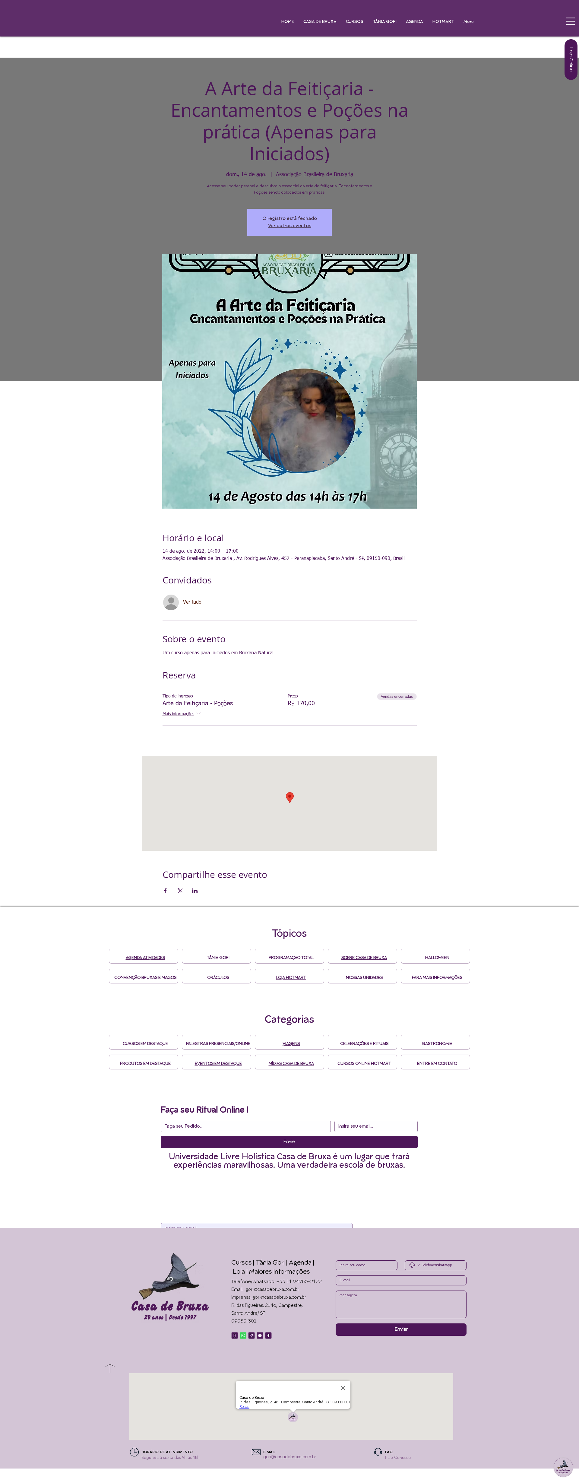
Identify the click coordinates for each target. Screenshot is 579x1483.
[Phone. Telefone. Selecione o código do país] (415, 1265)
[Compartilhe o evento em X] (180, 890)
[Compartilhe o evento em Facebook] (165, 890)
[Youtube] (260, 1335)
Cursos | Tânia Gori (258, 1263)
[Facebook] (268, 1335)
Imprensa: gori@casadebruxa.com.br (268, 1297)
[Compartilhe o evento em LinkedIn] (195, 890)
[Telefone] (234, 1335)
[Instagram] (251, 1335)
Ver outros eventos (289, 226)
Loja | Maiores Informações (271, 1272)
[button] (570, 21)
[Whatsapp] (243, 1335)
